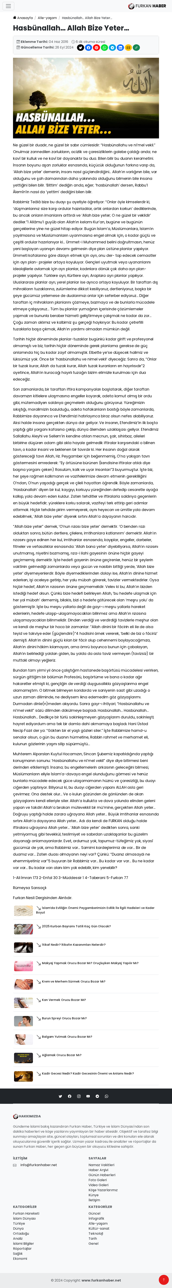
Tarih (93, 1238)
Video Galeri (98, 1185)
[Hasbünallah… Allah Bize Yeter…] (86, 97)
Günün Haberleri (102, 1175)
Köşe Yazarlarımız (103, 1190)
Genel (93, 1243)
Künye (94, 1195)
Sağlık (18, 1253)
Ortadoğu (21, 1233)
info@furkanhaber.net (39, 1165)
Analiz (18, 1238)
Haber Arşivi (98, 1170)
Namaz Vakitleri (101, 1165)
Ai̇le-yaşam (47, 17)
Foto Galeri (98, 1180)
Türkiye (19, 1223)
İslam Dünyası (24, 1218)
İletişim (94, 1200)
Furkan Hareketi (26, 1213)
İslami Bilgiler (23, 1243)
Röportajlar (22, 1248)
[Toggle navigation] (8, 6)
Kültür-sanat (99, 1228)
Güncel (94, 1213)
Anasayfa (25, 17)
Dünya (18, 1228)
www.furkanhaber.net (101, 1280)
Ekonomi (20, 1258)
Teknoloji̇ (96, 1233)
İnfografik (96, 1218)
